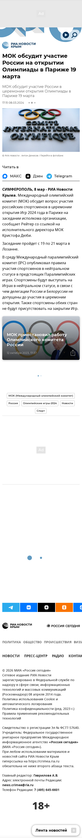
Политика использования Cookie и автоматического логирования (30, 702)
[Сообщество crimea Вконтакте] (28, 607)
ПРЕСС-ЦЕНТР (35, 656)
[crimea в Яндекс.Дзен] (46, 607)
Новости (67, 403)
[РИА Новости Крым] (18, 45)
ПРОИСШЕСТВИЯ (58, 642)
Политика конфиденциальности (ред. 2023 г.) (38, 709)
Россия (13, 403)
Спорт (41, 410)
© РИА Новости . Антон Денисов (20, 155)
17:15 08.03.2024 (13, 102)
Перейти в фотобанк (51, 155)
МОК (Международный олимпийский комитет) (40, 395)
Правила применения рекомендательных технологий (35, 716)
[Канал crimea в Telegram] (11, 607)
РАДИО (58, 656)
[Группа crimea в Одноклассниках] (64, 607)
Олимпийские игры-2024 (40, 403)
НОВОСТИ (11, 656)
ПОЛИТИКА (11, 642)
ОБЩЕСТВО (32, 642)
